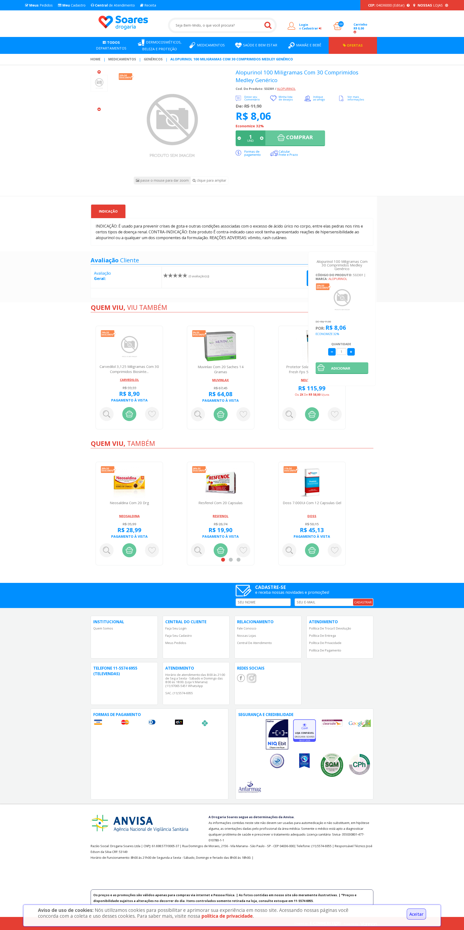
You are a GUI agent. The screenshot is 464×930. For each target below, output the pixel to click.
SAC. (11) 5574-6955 (179, 693)
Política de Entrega (322, 635)
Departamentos (111, 45)
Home (95, 59)
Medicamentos (122, 59)
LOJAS (431, 5)
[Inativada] (277, 734)
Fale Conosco (246, 628)
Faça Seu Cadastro (178, 635)
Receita (149, 5)
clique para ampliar (211, 180)
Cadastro (73, 5)
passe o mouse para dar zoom (164, 180)
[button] (342, 368)
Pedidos (40, 5)
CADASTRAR (363, 602)
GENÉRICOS (153, 59)
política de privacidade (227, 916)
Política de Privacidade (325, 643)
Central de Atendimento (254, 643)
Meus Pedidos (175, 643)
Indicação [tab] (108, 211)
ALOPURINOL (286, 88)
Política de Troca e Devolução (330, 628)
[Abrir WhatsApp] (452, 917)
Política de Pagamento (325, 650)
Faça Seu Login (176, 628)
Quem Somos (103, 628)
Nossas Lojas (246, 635)
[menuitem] (95, 59)
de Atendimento (114, 5)
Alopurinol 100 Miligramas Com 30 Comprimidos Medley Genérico (231, 59)
